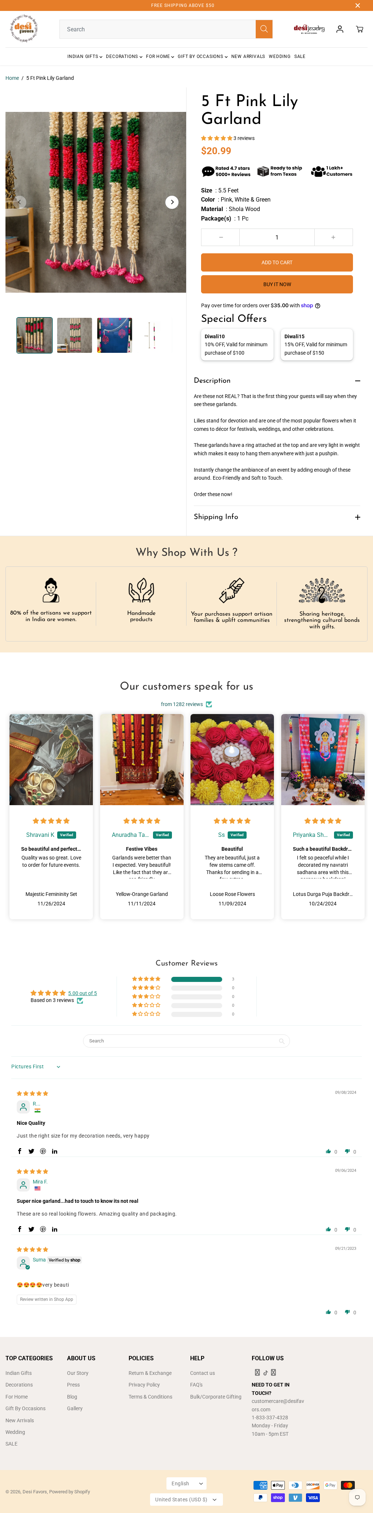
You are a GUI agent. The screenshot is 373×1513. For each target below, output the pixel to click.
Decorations (123, 56)
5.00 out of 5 (82, 993)
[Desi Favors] (23, 29)
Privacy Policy (144, 1385)
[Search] (264, 29)
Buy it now (277, 284)
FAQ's (196, 1385)
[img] (51, 821)
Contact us (202, 1373)
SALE (300, 56)
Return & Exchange (150, 1373)
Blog (72, 1397)
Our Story (78, 1373)
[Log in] (340, 29)
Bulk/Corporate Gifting (216, 1397)
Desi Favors (35, 1491)
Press (73, 1385)
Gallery (75, 1408)
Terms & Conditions (150, 1397)
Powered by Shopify (69, 1491)
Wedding (280, 56)
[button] (217, 138)
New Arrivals (248, 56)
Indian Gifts (83, 56)
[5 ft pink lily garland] (95, 202)
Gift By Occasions (201, 56)
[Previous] (20, 202)
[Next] (172, 202)
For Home (158, 56)
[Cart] (360, 29)
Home (12, 78)
